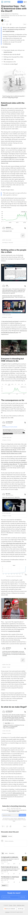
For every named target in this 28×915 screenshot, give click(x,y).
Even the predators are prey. (7, 878)
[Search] (25, 853)
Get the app (20, 908)
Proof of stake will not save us (9, 867)
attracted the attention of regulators (18, 462)
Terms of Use (20, 818)
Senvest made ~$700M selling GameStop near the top (13, 449)
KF (4, 19)
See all (4, 885)
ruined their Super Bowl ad (10, 464)
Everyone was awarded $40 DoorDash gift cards (14, 331)
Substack (7, 912)
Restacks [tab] (10, 836)
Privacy (10, 905)
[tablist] (7, 836)
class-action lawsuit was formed (10, 321)
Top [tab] (2, 853)
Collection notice (20, 905)
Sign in (25, 2)
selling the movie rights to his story (10, 626)
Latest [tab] (6, 853)
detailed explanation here (10, 157)
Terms (14, 905)
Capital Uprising (9, 31)
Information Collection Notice (15, 819)
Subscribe (20, 2)
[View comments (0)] (7, 24)
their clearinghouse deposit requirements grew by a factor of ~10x (12, 161)
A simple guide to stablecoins (9, 857)
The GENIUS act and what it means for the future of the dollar (10, 859)
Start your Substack (10, 908)
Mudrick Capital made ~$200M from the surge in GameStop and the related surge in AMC (13, 452)
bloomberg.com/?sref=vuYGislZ (9, 426)
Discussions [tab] (11, 853)
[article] (14, 860)
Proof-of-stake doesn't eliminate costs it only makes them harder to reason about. (10, 869)
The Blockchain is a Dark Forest (10, 877)
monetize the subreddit (14, 631)
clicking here (7, 44)
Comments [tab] (4, 836)
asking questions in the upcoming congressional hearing (12, 794)
